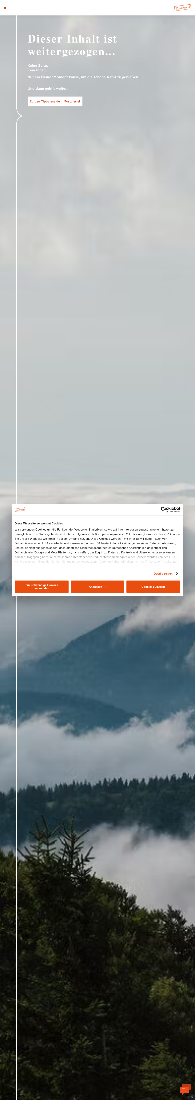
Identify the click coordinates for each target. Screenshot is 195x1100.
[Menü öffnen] (5, 8)
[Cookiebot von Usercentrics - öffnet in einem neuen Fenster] (163, 509)
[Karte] (13, 8)
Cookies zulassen (153, 586)
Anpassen (95, 586)
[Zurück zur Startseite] (182, 7)
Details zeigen (163, 573)
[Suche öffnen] (21, 8)
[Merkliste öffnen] (17, 8)
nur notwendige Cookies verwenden (42, 586)
